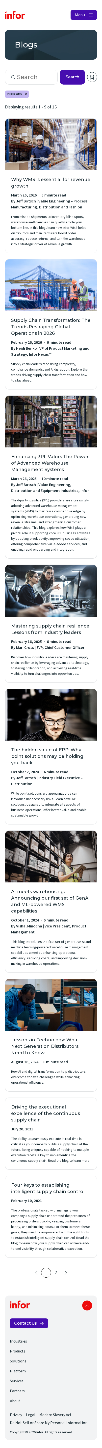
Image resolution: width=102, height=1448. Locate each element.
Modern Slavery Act (55, 1415)
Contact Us (25, 1323)
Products (17, 1351)
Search (72, 77)
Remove (26, 94)
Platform (18, 1371)
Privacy (16, 1415)
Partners (17, 1391)
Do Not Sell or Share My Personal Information (48, 1423)
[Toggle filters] (92, 77)
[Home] (15, 15)
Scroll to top (87, 1305)
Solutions (18, 1361)
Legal (30, 1415)
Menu (80, 15)
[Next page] (66, 1273)
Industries (18, 1341)
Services (17, 1381)
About (15, 1401)
